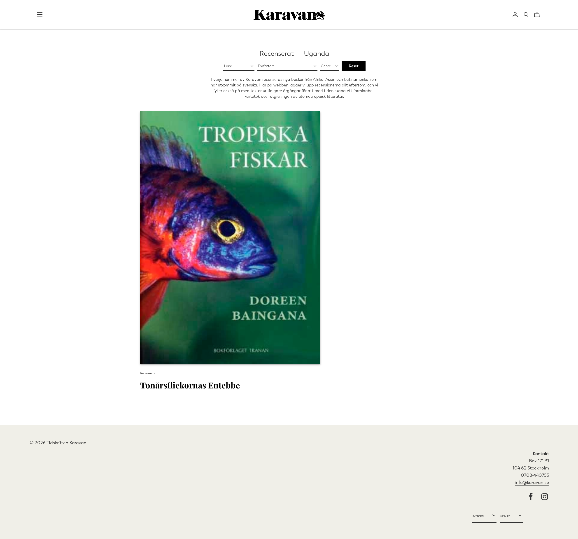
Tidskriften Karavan (66, 442)
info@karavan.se (532, 482)
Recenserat (276, 53)
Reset (353, 66)
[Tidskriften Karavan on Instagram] (544, 497)
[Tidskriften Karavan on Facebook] (530, 497)
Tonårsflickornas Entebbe (190, 384)
